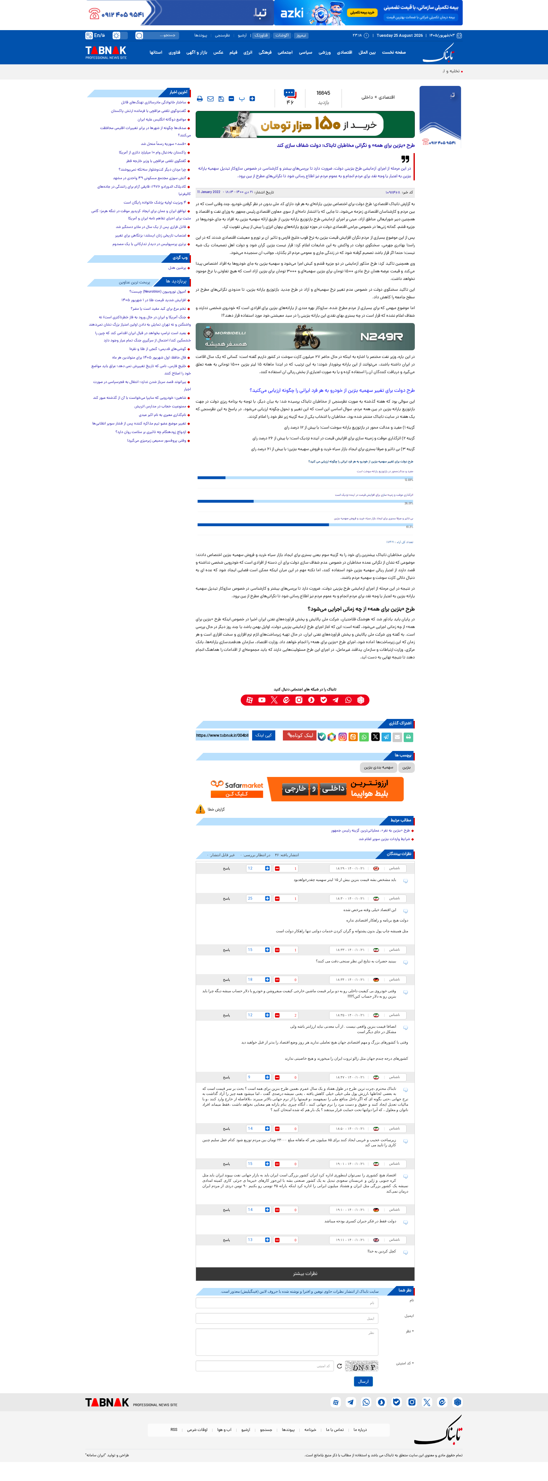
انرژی (248, 52)
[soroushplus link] (311, 700)
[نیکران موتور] (305, 336)
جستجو (266, 1430)
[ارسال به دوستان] (397, 737)
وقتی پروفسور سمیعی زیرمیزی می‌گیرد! (156, 441)
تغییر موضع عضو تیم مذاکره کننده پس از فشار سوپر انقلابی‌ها (139, 424)
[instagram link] (299, 700)
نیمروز (301, 36)
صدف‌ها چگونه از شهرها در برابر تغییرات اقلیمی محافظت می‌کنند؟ (145, 132)
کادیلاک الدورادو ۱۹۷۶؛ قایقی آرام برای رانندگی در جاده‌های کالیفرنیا (144, 190)
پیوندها (200, 36)
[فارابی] (305, 124)
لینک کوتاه (302, 735)
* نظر (410, 1332)
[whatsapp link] (348, 700)
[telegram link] (336, 700)
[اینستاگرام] (342, 736)
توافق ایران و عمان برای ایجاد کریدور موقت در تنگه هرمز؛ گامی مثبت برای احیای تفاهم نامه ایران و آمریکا (141, 215)
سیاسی (305, 52)
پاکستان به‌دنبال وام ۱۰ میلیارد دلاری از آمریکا (152, 153)
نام (412, 1300)
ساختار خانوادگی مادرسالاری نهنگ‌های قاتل (153, 103)
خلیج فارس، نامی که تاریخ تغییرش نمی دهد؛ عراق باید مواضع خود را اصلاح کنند (141, 370)
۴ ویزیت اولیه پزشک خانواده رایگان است (155, 203)
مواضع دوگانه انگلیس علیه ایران (162, 120)
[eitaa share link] (353, 737)
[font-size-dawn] (231, 98)
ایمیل (409, 1316)
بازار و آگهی (196, 52)
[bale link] (324, 700)
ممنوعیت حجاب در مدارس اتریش (160, 407)
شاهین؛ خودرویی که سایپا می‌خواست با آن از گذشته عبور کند (139, 398)
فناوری (174, 52)
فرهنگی (265, 52)
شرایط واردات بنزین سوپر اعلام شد (384, 839)
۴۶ (290, 103)
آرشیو (242, 36)
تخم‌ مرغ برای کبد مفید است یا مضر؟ (158, 309)
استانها (156, 52)
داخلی (367, 97)
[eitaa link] (286, 700)
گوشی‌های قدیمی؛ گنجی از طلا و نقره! (157, 349)
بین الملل (367, 52)
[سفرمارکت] (305, 789)
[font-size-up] (252, 98)
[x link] (274, 700)
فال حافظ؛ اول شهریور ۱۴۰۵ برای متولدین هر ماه (149, 358)
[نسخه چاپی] (408, 737)
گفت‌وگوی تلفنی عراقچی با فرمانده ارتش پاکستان (148, 111)
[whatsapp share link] (364, 737)
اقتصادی (344, 52)
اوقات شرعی (197, 1430)
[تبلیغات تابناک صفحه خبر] (440, 118)
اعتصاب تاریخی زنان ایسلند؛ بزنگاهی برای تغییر (150, 236)
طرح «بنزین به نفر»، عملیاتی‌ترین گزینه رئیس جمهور (370, 831)
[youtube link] (262, 700)
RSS (174, 1430)
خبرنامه (310, 1430)
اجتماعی (285, 52)
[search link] (139, 35)
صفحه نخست (394, 52)
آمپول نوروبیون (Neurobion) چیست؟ (157, 292)
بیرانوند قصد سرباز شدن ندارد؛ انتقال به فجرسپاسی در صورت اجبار (142, 385)
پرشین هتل (177, 268)
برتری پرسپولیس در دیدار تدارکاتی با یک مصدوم (149, 244)
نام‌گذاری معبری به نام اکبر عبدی (162, 415)
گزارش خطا (216, 810)
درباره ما (360, 1430)
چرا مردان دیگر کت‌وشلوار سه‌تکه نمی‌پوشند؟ (152, 170)
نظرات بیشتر (305, 1274)
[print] (199, 98)
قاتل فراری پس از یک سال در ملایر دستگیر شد (151, 227)
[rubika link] (361, 700)
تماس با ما (335, 1430)
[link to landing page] (439, 52)
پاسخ (226, 868)
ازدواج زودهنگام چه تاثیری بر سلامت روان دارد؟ (150, 432)
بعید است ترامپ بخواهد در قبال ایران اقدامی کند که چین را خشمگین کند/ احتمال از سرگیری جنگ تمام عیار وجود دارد (143, 337)
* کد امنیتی (405, 1364)
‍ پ (241, 99)
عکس (218, 52)
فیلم (233, 52)
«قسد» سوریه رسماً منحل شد (163, 144)
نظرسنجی (222, 36)
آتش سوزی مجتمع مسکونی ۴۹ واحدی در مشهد (149, 178)
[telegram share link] (386, 737)
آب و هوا (224, 1430)
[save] (221, 99)
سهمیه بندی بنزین (378, 768)
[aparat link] (249, 700)
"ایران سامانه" (95, 1455)
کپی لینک (264, 735)
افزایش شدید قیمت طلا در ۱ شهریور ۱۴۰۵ (153, 300)
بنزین (406, 768)
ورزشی (325, 52)
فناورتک (261, 36)
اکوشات (282, 36)
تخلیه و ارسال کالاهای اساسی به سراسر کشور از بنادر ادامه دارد (403, 71)
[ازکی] (368, 12)
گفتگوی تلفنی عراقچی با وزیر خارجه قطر (156, 161)
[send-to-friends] (210, 98)
